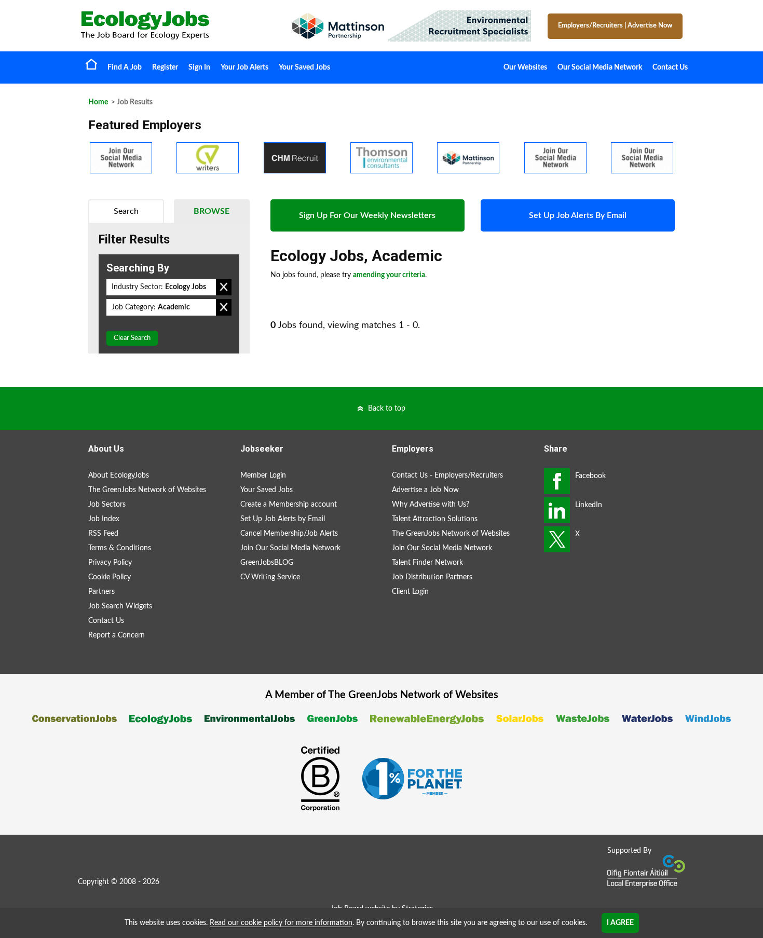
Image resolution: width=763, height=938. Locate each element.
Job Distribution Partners (432, 577)
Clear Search (132, 338)
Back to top (386, 408)
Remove (223, 287)
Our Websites (525, 67)
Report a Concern (116, 635)
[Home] (173, 25)
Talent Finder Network (427, 562)
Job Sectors (107, 504)
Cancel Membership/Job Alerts (289, 533)
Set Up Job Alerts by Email (282, 519)
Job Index (103, 519)
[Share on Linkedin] (557, 510)
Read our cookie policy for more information (281, 923)
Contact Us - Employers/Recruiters (447, 475)
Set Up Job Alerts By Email (577, 215)
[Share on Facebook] (557, 481)
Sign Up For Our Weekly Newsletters (367, 215)
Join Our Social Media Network (290, 548)
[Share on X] (557, 539)
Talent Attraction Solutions (435, 519)
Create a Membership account (288, 504)
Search (126, 211)
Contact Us (670, 67)
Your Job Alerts (244, 67)
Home (91, 63)
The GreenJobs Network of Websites (147, 490)
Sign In (199, 67)
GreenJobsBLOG (266, 562)
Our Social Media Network (599, 67)
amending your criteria (389, 275)
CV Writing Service (270, 577)
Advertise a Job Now (425, 490)
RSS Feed (103, 533)
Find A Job (124, 67)
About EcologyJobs (118, 475)
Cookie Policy (109, 577)
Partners (101, 591)
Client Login (410, 591)
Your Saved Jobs (304, 67)
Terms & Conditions (119, 548)
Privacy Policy (110, 562)
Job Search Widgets (120, 606)
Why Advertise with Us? (430, 504)
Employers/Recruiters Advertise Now (615, 25)
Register (165, 67)
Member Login (263, 475)
